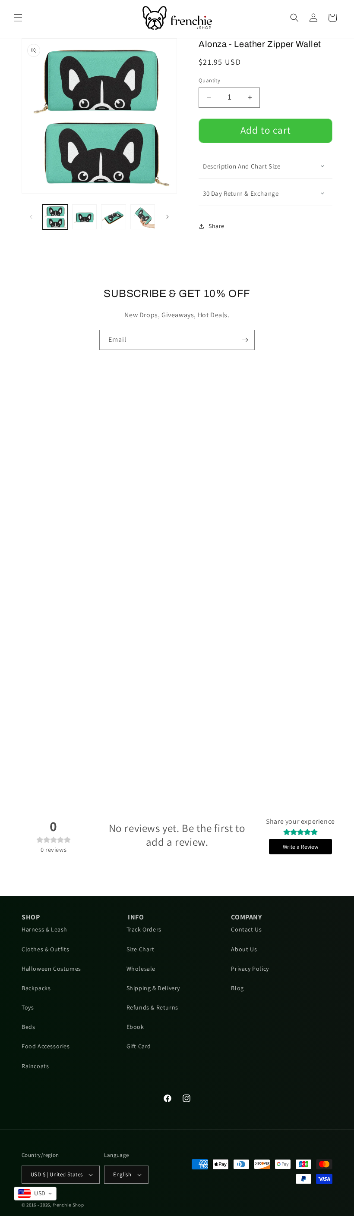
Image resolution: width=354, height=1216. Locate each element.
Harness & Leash (44, 929)
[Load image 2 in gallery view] (84, 216)
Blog (237, 988)
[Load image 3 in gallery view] (113, 216)
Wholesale (140, 968)
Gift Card (138, 1046)
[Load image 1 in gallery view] (55, 216)
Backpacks (36, 988)
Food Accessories (46, 1046)
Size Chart (140, 949)
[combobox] (35, 1193)
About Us (244, 949)
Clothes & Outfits (45, 949)
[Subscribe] (244, 340)
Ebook (135, 1027)
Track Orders (143, 929)
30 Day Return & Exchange (240, 193)
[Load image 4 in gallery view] (142, 216)
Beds (28, 1027)
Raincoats (35, 1066)
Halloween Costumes (51, 968)
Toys (28, 1007)
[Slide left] (31, 216)
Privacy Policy (250, 968)
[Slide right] (167, 216)
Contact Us (246, 929)
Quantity (209, 80)
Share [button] (216, 226)
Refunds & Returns (152, 1007)
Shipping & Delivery (153, 988)
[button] (18, 17)
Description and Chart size (242, 166)
